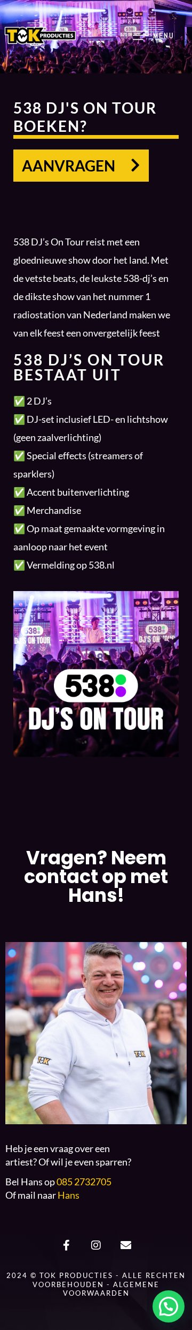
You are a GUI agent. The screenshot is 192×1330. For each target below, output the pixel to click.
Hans (68, 1195)
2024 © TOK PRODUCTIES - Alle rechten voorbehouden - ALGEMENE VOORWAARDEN (96, 1284)
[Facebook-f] (66, 1245)
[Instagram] (96, 1245)
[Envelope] (126, 1245)
